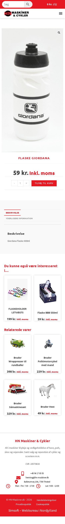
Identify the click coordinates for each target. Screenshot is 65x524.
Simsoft (13, 510)
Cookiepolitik (42, 504)
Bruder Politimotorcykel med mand (47, 361)
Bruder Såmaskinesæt (17, 405)
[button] (60, 13)
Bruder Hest (47, 406)
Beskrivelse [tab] (12, 212)
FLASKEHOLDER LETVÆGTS (17, 310)
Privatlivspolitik (23, 504)
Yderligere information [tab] (19, 218)
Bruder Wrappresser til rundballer (17, 361)
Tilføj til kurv (44, 183)
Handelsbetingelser (46, 500)
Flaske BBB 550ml (48, 312)
